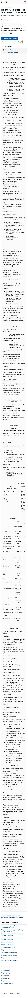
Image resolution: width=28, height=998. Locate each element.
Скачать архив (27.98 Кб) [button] (9, 38)
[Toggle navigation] (25, 2)
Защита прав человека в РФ (9, 958)
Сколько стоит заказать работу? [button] (12, 42)
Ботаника (10, 7)
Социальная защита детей (9, 952)
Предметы (3, 7)
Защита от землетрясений (9, 955)
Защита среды (5, 981)
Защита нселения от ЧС (8, 947)
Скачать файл (14, 52)
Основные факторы (7, 942)
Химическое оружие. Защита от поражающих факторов (10, 926)
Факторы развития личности (9, 960)
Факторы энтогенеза (7, 944)
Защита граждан (6, 973)
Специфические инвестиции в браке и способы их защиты (12, 934)
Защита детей (5, 978)
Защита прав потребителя (9, 950)
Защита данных (5, 970)
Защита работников (7, 983)
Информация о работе (12, 916)
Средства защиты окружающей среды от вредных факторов (13, 930)
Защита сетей (5, 975)
